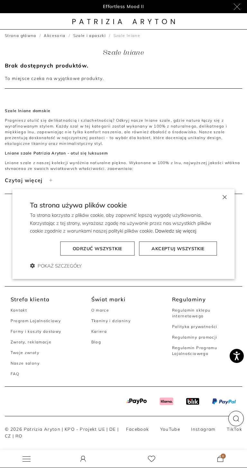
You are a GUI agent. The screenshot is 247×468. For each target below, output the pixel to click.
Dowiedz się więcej (175, 231)
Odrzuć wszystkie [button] (97, 249)
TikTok (234, 429)
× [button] (224, 196)
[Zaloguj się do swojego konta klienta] (83, 459)
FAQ (15, 373)
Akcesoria (54, 35)
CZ (8, 435)
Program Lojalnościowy (36, 320)
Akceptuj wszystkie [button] (177, 249)
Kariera (99, 331)
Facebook (137, 429)
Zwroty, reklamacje (31, 342)
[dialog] (123, 234)
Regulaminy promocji (194, 337)
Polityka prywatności (194, 326)
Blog (96, 342)
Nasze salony (25, 363)
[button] (236, 418)
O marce (100, 310)
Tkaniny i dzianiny (111, 320)
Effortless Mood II (123, 6)
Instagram (203, 429)
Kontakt (19, 310)
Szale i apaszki (89, 35)
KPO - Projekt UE (85, 429)
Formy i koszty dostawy (36, 331)
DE (112, 429)
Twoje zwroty (25, 352)
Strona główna (20, 35)
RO (19, 435)
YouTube (170, 429)
